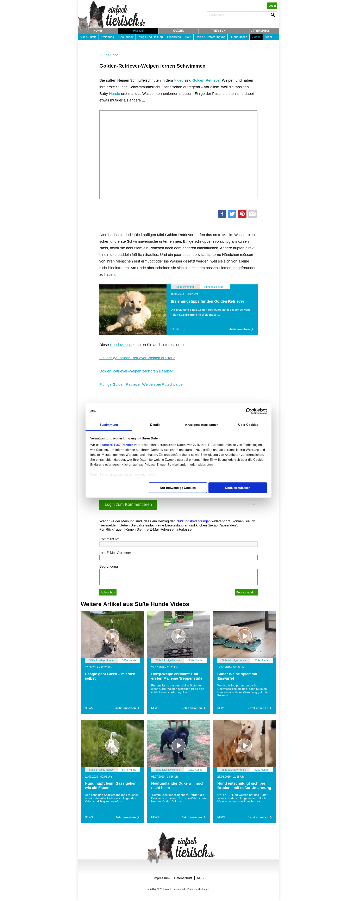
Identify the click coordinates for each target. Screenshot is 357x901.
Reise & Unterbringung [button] (210, 36)
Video (178, 80)
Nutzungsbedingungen (193, 521)
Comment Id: (109, 539)
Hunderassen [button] (238, 36)
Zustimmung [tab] (109, 424)
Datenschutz (183, 878)
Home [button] (97, 30)
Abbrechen (108, 592)
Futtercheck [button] (259, 30)
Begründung (108, 566)
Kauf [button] (188, 36)
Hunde (114, 94)
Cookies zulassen (237, 487)
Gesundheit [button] (125, 36)
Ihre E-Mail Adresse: (115, 553)
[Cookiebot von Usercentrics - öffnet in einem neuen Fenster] (249, 411)
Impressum (162, 878)
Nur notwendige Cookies (178, 487)
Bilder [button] (268, 36)
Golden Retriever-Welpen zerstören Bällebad (136, 371)
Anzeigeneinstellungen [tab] (201, 424)
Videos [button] (256, 36)
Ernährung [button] (174, 36)
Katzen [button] (178, 30)
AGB (200, 878)
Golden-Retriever (206, 80)
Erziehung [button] (107, 36)
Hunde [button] (138, 30)
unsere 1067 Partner (117, 444)
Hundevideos (121, 345)
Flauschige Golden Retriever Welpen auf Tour (137, 358)
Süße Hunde (108, 55)
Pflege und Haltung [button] (150, 36)
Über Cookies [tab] (248, 424)
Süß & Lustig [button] (88, 36)
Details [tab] (155, 424)
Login (272, 5)
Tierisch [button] (219, 30)
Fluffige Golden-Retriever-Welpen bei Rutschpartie (141, 384)
